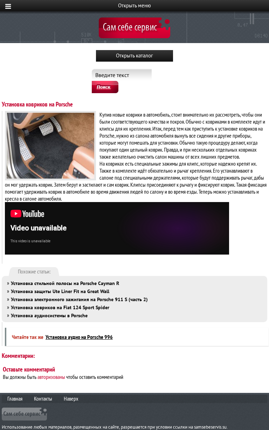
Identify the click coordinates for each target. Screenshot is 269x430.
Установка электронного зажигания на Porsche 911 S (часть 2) (79, 299)
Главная (14, 398)
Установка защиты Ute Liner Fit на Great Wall (60, 291)
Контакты (43, 398)
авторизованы (51, 376)
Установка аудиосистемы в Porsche (49, 315)
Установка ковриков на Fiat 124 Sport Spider (60, 307)
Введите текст (112, 74)
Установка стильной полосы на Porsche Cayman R (65, 283)
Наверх (71, 398)
